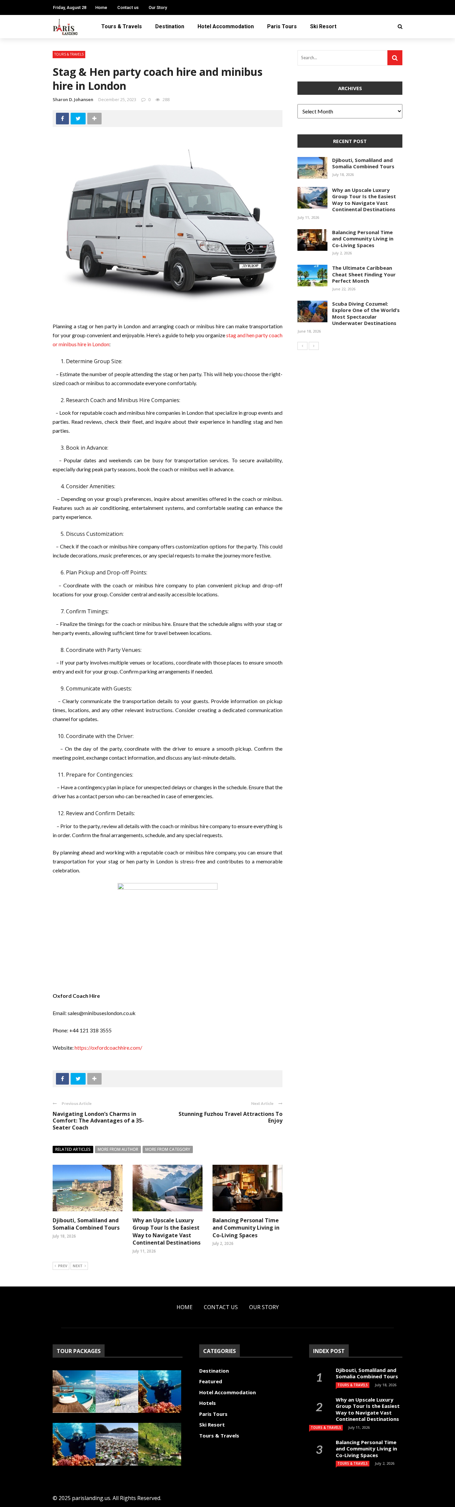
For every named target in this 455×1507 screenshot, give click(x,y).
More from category (167, 1149)
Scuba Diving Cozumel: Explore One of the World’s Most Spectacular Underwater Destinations (366, 313)
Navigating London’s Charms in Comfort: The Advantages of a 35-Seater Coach (98, 1120)
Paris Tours (282, 26)
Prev (62, 1265)
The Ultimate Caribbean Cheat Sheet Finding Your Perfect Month (364, 274)
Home (101, 7)
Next (78, 1265)
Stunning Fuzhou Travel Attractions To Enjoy (230, 1117)
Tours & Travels (121, 26)
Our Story (158, 7)
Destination (169, 26)
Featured (210, 1381)
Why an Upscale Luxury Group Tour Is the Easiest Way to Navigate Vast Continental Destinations (167, 1231)
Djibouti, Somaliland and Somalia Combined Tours (86, 1224)
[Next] (314, 346)
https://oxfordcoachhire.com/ (108, 1047)
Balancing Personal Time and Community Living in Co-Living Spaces (246, 1228)
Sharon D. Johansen (73, 99)
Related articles (73, 1149)
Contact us (128, 7)
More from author (118, 1149)
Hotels (207, 1403)
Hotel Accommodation (226, 26)
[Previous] (302, 346)
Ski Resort (323, 26)
